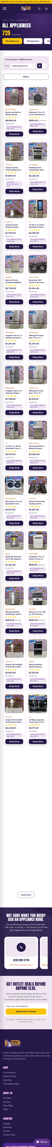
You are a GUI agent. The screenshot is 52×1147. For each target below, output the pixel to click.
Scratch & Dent (9, 1076)
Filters (26, 77)
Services (6, 1102)
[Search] (39, 8)
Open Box (7, 1080)
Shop (12, 20)
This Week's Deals (11, 1084)
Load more (26, 895)
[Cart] (46, 8)
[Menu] (4, 8)
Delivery (6, 1124)
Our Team (7, 1098)
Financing (7, 1127)
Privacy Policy (9, 1135)
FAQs (5, 1109)
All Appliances (12, 41)
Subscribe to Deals (26, 1011)
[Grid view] (39, 65)
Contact (6, 1131)
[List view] (44, 65)
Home (4, 20)
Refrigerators (33, 41)
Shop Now (14, 134)
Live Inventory (9, 1073)
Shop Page (8, 1105)
